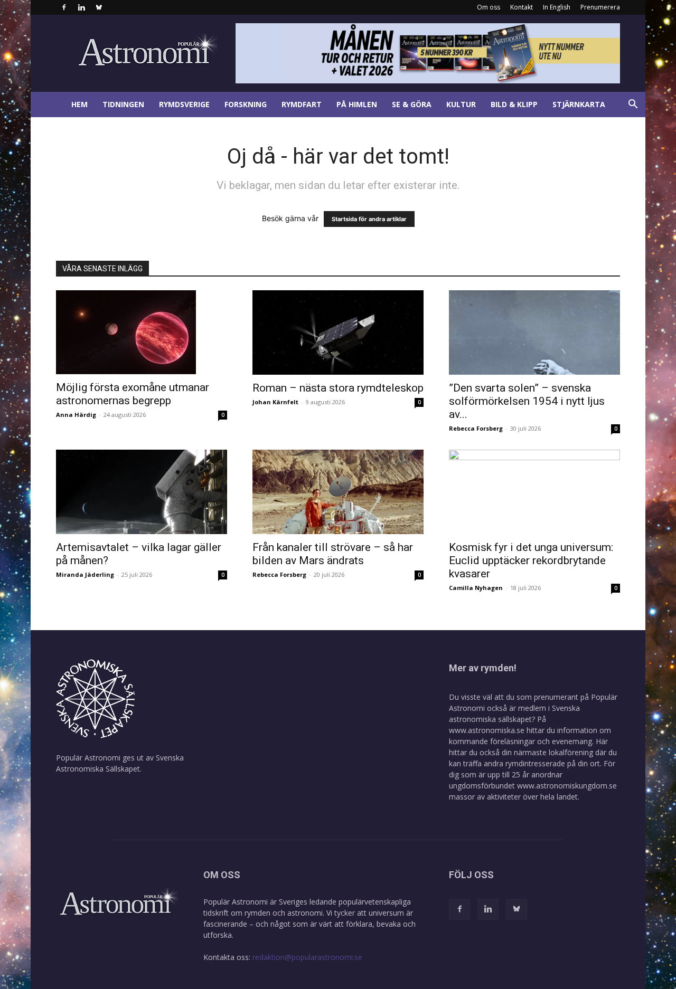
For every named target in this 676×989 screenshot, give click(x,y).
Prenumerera (600, 7)
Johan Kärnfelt (275, 402)
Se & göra (411, 104)
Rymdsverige (184, 104)
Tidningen (123, 104)
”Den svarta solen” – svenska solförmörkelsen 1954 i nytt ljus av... (527, 401)
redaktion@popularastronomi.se (307, 957)
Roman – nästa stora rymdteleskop (338, 388)
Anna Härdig (76, 415)
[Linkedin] (81, 7)
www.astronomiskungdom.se (567, 786)
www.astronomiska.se (486, 730)
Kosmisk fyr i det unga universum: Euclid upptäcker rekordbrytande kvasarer (531, 560)
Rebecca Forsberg (476, 428)
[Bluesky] (99, 7)
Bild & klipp (514, 104)
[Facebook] (64, 7)
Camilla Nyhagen (476, 588)
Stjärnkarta (578, 104)
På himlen (356, 104)
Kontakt (521, 7)
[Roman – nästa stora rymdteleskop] (338, 332)
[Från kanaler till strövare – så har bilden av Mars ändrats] (338, 492)
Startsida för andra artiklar (369, 219)
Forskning (245, 104)
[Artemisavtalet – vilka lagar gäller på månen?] (141, 492)
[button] (632, 105)
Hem (79, 104)
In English (556, 7)
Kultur (461, 104)
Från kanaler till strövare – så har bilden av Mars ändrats (332, 554)
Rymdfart (301, 104)
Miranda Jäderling (85, 574)
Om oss (488, 7)
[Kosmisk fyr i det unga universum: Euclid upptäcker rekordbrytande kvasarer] (534, 492)
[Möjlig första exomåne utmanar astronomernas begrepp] (141, 332)
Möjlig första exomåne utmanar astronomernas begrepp (132, 394)
